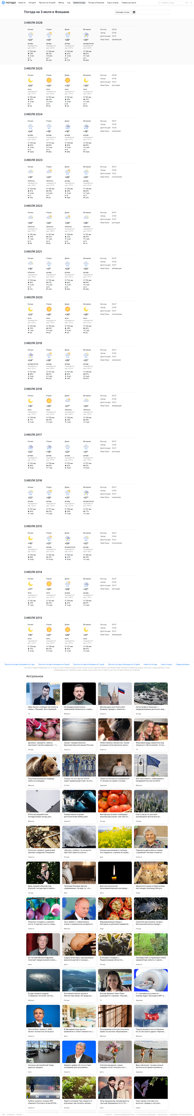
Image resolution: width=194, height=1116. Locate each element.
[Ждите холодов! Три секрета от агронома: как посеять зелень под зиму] (79, 1093)
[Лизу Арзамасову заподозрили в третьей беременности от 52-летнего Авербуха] (115, 1093)
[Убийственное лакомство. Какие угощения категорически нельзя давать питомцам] (115, 735)
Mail (3, 1114)
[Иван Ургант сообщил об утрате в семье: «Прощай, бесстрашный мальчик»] (43, 699)
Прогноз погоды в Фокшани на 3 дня (20, 664)
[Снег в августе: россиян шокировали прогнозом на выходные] (151, 807)
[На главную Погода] (10, 2)
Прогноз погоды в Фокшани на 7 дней (88, 664)
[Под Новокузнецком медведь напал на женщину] (43, 771)
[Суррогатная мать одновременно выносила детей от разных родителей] (79, 950)
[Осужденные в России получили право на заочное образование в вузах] (115, 1021)
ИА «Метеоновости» (185, 1114)
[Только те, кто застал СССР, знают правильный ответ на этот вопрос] (79, 771)
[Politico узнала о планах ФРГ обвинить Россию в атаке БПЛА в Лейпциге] (43, 1093)
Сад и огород (166, 664)
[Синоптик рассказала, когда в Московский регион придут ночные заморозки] (151, 914)
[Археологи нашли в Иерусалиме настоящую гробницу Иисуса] (151, 878)
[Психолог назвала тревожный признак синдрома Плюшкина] (43, 842)
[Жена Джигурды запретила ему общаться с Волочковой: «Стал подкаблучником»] (151, 735)
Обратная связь (162, 1114)
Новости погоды (150, 664)
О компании (10, 1114)
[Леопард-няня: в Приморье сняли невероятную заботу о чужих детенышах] (151, 950)
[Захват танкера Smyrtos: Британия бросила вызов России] (79, 735)
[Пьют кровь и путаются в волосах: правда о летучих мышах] (151, 1093)
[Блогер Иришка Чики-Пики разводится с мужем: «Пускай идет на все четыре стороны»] (115, 986)
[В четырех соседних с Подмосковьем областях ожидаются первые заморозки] (115, 950)
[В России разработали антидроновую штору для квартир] (43, 807)
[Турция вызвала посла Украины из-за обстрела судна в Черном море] (151, 1021)
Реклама (19, 1114)
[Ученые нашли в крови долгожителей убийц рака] (79, 807)
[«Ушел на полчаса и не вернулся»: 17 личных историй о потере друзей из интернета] (115, 771)
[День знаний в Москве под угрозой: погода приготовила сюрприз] (43, 878)
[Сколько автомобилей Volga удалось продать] (43, 1057)
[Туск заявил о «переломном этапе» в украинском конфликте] (79, 914)
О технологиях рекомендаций (145, 1114)
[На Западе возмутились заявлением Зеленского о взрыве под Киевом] (79, 699)
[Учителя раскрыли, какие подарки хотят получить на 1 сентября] (115, 1057)
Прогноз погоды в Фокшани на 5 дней (53, 664)
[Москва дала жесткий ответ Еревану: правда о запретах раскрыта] (115, 699)
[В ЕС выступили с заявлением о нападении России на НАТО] (151, 771)
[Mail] (3, 2)
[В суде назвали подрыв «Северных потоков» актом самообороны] (43, 986)
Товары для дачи (182, 664)
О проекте (108, 1114)
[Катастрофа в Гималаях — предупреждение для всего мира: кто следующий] (151, 699)
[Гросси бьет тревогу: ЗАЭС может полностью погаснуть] (43, 1021)
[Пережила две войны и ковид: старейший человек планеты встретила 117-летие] (151, 842)
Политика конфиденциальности (124, 1114)
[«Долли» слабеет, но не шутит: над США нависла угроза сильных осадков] (79, 842)
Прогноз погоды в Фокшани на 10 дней (124, 664)
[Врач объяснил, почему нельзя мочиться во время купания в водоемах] (151, 1057)
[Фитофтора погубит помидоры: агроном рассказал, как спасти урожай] (115, 807)
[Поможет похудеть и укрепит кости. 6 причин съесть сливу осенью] (43, 914)
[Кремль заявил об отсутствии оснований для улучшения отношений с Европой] (79, 1057)
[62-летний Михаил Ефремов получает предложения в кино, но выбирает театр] (43, 950)
